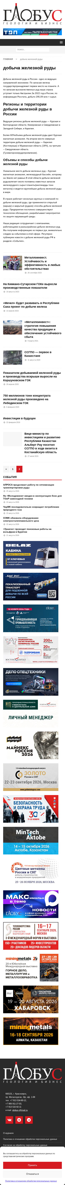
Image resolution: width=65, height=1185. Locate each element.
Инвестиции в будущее (19, 418)
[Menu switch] (60, 42)
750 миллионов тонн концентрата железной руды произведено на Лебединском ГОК (26, 399)
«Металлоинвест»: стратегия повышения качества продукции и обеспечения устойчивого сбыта (42, 329)
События (10, 477)
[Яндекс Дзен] (19, 1120)
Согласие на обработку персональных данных (25, 1145)
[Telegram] (29, 1120)
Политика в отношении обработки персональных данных (31, 1181)
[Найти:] (33, 49)
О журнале (8, 1133)
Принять (32, 1165)
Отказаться (32, 1174)
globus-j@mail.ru (20, 1110)
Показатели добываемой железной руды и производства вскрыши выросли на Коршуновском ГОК (32, 376)
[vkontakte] (9, 1120)
